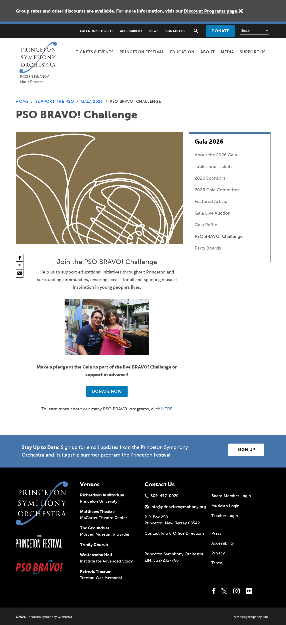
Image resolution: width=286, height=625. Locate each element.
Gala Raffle (206, 224)
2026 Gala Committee (217, 189)
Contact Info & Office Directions (174, 533)
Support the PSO (54, 101)
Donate (220, 30)
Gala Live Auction (213, 213)
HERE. (167, 408)
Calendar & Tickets (96, 31)
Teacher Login (224, 515)
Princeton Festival (142, 52)
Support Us (253, 52)
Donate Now (107, 391)
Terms (217, 562)
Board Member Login (231, 495)
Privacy (218, 553)
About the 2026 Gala (216, 154)
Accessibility (131, 31)
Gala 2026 (92, 101)
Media (227, 52)
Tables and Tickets (213, 166)
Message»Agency (249, 617)
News (154, 31)
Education (182, 52)
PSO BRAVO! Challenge (219, 236)
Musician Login (225, 505)
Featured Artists (211, 201)
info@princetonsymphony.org (178, 506)
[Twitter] (19, 265)
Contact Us (175, 31)
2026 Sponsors (210, 178)
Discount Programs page (210, 10)
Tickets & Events (95, 52)
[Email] (19, 273)
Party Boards (208, 248)
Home (22, 101)
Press (216, 533)
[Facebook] (19, 258)
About (207, 52)
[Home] (39, 47)
